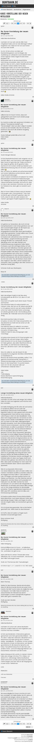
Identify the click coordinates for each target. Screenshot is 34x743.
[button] (4, 23)
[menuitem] (6, 6)
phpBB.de (30, 739)
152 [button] (21, 23)
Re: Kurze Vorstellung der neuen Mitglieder (14, 32)
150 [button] (15, 23)
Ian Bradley (30, 736)
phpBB (14, 738)
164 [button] (28, 23)
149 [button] (12, 23)
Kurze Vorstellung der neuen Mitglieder (14, 15)
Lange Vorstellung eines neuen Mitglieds (16, 393)
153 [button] (24, 23)
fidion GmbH (30, 734)
